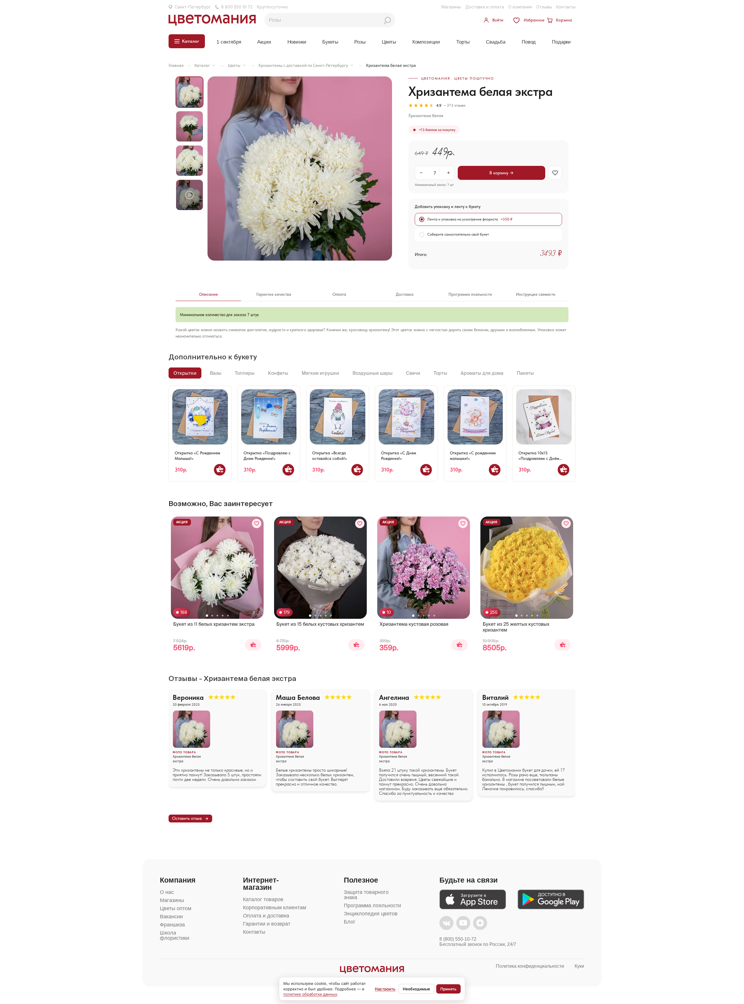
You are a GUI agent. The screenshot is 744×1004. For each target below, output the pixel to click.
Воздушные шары (373, 373)
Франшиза (172, 925)
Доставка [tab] (405, 294)
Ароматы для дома (482, 373)
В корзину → (501, 172)
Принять (448, 989)
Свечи (413, 373)
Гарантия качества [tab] (273, 294)
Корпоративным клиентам (274, 907)
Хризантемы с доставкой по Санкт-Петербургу (303, 65)
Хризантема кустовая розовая (414, 624)
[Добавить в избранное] (256, 523)
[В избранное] (555, 173)
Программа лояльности (372, 905)
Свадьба (495, 42)
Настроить (385, 989)
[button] (207, 615)
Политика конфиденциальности (530, 966)
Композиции (426, 42)
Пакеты (525, 373)
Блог (349, 922)
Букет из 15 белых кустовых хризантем (320, 624)
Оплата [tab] (339, 294)
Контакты (565, 6)
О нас (167, 892)
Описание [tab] (208, 294)
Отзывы (544, 6)
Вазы (215, 373)
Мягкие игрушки (320, 373)
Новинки (296, 42)
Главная (176, 65)
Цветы (389, 42)
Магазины (451, 6)
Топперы (245, 373)
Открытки (185, 373)
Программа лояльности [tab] (470, 294)
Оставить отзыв (187, 818)
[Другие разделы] (213, 65)
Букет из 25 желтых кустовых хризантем (516, 626)
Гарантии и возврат (266, 924)
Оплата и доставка (266, 916)
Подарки (561, 42)
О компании (520, 6)
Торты (463, 42)
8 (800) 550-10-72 (457, 939)
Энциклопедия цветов (371, 914)
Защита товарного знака (366, 894)
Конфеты (278, 373)
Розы (359, 42)
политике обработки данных (310, 994)
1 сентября (229, 42)
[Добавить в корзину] (220, 470)
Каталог (202, 65)
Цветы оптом (175, 908)
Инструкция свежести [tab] (535, 294)
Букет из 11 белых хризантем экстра (214, 624)
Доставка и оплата (484, 6)
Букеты (330, 42)
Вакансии (171, 916)
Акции (264, 42)
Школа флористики (174, 935)
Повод (529, 42)
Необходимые (416, 989)
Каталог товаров (263, 899)
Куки (579, 966)
